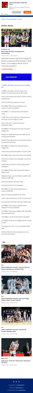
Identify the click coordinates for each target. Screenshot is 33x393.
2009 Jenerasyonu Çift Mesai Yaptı (12, 182)
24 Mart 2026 (4, 365)
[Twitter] (19, 381)
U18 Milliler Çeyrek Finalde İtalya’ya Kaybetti (15, 217)
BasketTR (21, 385)
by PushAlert (5, 14)
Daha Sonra (16, 12)
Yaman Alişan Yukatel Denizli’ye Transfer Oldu (16, 151)
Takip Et (27, 12)
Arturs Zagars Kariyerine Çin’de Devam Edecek (16, 198)
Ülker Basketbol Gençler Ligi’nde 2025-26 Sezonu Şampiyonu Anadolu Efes (15, 268)
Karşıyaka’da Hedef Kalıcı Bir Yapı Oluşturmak (16, 202)
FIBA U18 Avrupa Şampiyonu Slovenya (13, 194)
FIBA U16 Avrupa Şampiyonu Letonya (13, 102)
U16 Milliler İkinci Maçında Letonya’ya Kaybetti (16, 155)
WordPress (22, 390)
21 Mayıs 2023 (5, 55)
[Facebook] (14, 381)
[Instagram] (16, 381)
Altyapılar (4, 49)
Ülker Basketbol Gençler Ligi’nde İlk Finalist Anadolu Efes (13, 330)
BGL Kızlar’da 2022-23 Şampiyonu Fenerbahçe (12, 52)
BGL (9, 49)
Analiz (3, 358)
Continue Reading (7, 69)
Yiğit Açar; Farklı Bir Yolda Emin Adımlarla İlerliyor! (15, 361)
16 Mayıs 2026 (5, 302)
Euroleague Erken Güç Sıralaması (12, 185)
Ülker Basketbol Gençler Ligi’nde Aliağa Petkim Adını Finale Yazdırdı (15, 299)
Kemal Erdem (14, 55)
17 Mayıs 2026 (5, 271)
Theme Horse (19, 387)
